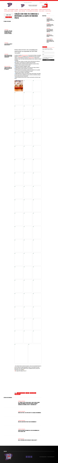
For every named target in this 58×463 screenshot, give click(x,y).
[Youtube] (11, 17)
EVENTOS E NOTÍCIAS (7, 66)
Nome (43, 51)
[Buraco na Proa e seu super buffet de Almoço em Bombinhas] (10, 412)
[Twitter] (9, 17)
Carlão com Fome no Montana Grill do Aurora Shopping (50, 36)
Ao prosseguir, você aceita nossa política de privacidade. (47, 58)
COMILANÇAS (48, 23)
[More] (35, 45)
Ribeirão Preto (17, 394)
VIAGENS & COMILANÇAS (21, 411)
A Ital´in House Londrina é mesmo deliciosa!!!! (8, 44)
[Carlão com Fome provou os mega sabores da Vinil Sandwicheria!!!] (9, 50)
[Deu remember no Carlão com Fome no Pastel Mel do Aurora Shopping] (44, 25)
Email (43, 54)
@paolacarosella (31, 57)
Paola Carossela (33, 392)
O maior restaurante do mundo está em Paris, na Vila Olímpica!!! (8, 68)
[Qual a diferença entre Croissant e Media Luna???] (10, 440)
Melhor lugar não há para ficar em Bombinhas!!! (27, 421)
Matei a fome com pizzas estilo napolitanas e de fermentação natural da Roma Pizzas (50, 30)
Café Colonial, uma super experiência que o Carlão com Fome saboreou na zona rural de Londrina (8, 32)
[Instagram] (7, 17)
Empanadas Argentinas (21, 392)
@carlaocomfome (25, 55)
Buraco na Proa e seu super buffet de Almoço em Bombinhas (29, 412)
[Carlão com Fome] (10, 5)
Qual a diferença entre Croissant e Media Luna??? (27, 440)
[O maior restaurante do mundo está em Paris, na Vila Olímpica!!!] (9, 62)
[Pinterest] (30, 45)
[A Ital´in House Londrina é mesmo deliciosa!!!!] (9, 39)
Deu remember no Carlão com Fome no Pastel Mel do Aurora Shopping (50, 25)
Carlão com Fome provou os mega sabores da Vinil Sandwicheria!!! (8, 56)
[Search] (46, 2)
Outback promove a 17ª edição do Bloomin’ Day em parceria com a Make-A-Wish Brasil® (50, 41)
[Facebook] (6, 17)
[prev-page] (42, 44)
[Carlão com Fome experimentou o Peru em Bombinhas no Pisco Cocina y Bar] (10, 430)
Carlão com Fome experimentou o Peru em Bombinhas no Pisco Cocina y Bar (28, 431)
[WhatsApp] (32, 45)
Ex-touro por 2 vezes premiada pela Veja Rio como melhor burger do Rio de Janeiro (50, 20)
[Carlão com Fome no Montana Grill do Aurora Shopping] (44, 35)
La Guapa (27, 392)
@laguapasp (20, 56)
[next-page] (44, 44)
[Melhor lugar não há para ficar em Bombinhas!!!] (10, 421)
